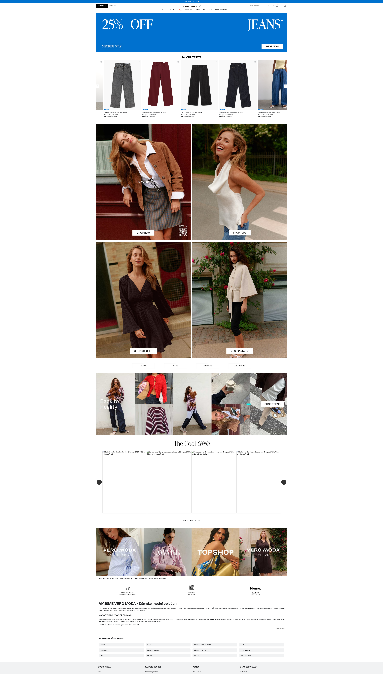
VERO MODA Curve (134, 621)
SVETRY (196, 655)
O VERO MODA (104, 667)
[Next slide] (285, 86)
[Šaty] (143, 329)
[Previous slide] (97, 86)
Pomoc (195, 667)
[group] (114, 90)
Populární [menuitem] (173, 10)
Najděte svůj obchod (151, 672)
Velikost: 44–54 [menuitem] (208, 10)
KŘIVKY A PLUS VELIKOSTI (203, 645)
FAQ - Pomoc (196, 672)
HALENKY (104, 650)
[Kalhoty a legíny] (239, 365)
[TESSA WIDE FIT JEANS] (191, 404)
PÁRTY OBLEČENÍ (247, 655)
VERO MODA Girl (235, 619)
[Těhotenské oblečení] (120, 552)
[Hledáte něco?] (268, 5)
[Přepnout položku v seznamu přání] (131, 62)
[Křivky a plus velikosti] (263, 552)
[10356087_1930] (143, 271)
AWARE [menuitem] (197, 10)
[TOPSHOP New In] (215, 552)
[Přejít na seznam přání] (281, 6)
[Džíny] (191, 32)
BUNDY (103, 645)
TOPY (102, 655)
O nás (99, 672)
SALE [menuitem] (180, 10)
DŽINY (149, 645)
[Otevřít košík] (285, 6)
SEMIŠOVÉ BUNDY (153, 650)
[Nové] (143, 182)
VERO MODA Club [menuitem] (221, 10)
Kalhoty (149, 655)
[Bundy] (239, 329)
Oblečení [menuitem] (164, 10)
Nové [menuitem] (157, 10)
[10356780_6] (239, 153)
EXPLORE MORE (191, 521)
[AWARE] (168, 552)
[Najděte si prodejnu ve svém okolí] (273, 6)
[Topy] (239, 211)
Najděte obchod (153, 667)
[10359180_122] (239, 271)
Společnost (243, 672)
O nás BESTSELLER (248, 667)
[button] (114, 85)
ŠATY (242, 645)
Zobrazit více (280, 629)
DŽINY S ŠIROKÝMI (200, 650)
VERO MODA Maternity (182, 619)
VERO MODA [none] (102, 6)
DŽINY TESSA (245, 650)
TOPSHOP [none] (112, 6)
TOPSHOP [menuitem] (188, 10)
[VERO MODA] (191, 7)
